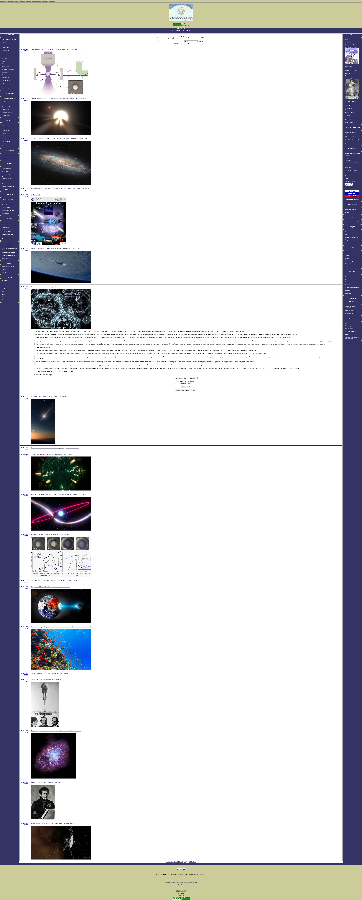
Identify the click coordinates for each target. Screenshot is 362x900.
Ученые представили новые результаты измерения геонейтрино (51, 454)
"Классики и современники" (9, 98)
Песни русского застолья (351, 237)
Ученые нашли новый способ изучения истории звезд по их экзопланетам (55, 448)
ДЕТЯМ (9, 263)
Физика (347, 175)
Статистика (189, 882)
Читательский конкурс (8, 255)
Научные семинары (350, 122)
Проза (3, 61)
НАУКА (352, 34)
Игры (346, 234)
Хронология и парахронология (6, 177)
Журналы (347, 284)
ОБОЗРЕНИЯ (10, 93)
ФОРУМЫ (10, 194)
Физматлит (347, 115)
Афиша (4, 42)
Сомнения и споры (7, 75)
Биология (347, 164)
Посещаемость (349, 282)
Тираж (346, 266)
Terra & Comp (46, 375)
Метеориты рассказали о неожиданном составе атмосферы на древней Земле (55, 248)
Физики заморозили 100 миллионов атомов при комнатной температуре (54, 49)
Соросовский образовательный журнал (351, 161)
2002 (3, 286)
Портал (2, 1)
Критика (4, 72)
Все (346, 323)
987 (185, 862)
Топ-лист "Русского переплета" (350, 306)
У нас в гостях (6, 80)
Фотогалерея (5, 130)
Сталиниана (5, 189)
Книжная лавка (6, 85)
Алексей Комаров (182, 891)
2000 (3, 291)
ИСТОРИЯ (10, 163)
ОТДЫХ (352, 227)
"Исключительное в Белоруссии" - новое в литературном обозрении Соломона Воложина (60, 188)
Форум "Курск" (6, 207)
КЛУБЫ (9, 218)
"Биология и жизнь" (350, 143)
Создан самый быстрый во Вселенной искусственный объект (50, 587)
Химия (346, 178)
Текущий (4, 280)
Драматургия (5, 66)
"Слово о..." (5, 101)
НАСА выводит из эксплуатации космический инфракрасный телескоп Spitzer (56, 731)
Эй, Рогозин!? (35, 195)
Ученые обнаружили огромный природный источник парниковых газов (54, 580)
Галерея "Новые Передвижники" (181, 884)
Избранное (347, 290)
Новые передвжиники (8, 127)
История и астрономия (351, 70)
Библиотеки (348, 293)
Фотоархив (5, 297)
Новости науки (349, 328)
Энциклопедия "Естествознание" (349, 109)
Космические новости (350, 101)
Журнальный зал (6, 88)
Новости (28, 1)
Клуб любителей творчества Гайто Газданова (9, 230)
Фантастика (5, 269)
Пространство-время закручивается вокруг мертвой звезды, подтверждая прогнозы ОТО (59, 494)
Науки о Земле (348, 167)
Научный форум (6, 202)
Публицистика (6, 50)
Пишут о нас (348, 263)
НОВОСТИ (352, 318)
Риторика (4, 138)
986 (182, 862)
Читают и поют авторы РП (352, 222)
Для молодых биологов (352, 199)
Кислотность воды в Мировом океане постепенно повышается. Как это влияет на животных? (61, 627)
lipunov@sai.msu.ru (200, 874)
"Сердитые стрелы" (7, 115)
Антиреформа (348, 158)
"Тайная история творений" (9, 104)
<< (167, 862)
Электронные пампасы (8, 266)
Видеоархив (5, 146)
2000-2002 (352, 78)
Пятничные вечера (7, 223)
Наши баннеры (349, 313)
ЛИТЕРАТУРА (10, 34)
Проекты (347, 279)
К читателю (5, 44)
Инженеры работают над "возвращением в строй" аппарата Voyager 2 (53, 823)
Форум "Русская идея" (8, 204)
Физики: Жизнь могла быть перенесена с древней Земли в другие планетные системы (58, 98)
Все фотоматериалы (7, 300)
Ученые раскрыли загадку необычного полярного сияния (49, 673)
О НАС (352, 248)
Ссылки (185, 882)
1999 (3, 294)
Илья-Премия (6, 258)
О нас (16, 1)
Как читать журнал (350, 261)
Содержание (10, 1)
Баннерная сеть (349, 310)
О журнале (347, 258)
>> (195, 862)
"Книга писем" (6, 106)
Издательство (5, 83)
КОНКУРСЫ (9, 244)
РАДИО (352, 217)
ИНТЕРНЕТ (352, 301)
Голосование (36, 1)
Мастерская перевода (8, 238)
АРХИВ (10, 277)
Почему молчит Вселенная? (352, 44)
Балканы (4, 58)
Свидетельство (179, 37)
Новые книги (5, 77)
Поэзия (4, 64)
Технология (348, 173)
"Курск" (4, 53)
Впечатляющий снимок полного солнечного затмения (48, 396)
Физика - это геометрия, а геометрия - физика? (46, 782)
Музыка (4, 133)
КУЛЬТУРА (10, 120)
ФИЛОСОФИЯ (9, 151)
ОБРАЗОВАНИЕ (352, 148)
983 (175, 862)
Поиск (346, 276)
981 (169, 862)
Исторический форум (8, 210)
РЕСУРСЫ (352, 271)
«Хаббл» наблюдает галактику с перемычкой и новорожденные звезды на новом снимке (59, 138)
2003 (3, 283)
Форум (4, 272)
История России (6, 168)
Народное (347, 240)
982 (172, 862)
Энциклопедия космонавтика (348, 104)
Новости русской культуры (9, 39)
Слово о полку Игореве (8, 174)
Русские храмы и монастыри (6, 142)
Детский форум (6, 213)
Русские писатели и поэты (352, 287)
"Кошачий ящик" (6, 109)
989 (190, 862)
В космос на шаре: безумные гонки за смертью (46, 679)
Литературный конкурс (8, 252)
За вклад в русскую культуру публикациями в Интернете (9, 248)
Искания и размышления (8, 69)
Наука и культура (349, 76)
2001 (3, 288)
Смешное (347, 243)
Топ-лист (45, 1)
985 (180, 862)
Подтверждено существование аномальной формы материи (50, 534)
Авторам (347, 255)
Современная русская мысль (9, 155)
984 (177, 862)
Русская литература (350, 181)
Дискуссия (52, 1)
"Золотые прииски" (7, 112)
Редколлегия (348, 252)
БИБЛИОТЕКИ (352, 204)
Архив (181, 882)
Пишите (22, 1)
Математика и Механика (351, 170)
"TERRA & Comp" (349, 136)
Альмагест (5, 183)
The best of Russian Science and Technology (352, 337)
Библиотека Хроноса (350, 209)
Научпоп (347, 212)
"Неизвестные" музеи (7, 136)
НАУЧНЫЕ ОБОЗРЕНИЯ (352, 127)
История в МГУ (6, 171)
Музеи (346, 231)
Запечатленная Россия (8, 186)
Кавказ (4, 55)
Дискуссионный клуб (7, 199)
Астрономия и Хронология (9, 181)
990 (192, 862)
